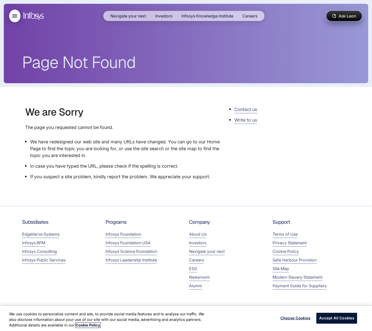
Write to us (245, 120)
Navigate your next (128, 15)
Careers (249, 15)
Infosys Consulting (39, 251)
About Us (197, 234)
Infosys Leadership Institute (131, 259)
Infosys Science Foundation (131, 251)
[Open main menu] (14, 16)
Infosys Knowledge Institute (207, 15)
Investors (163, 15)
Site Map (281, 268)
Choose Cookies (295, 318)
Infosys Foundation (123, 234)
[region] (186, 318)
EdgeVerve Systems (40, 234)
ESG (193, 268)
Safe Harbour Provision (295, 259)
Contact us (245, 109)
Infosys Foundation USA (128, 242)
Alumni (195, 285)
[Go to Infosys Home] (34, 16)
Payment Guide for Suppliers (299, 285)
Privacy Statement (290, 242)
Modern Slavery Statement (297, 277)
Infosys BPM (33, 242)
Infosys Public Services (44, 259)
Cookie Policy (286, 251)
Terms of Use (285, 234)
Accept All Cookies (337, 318)
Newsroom (199, 277)
